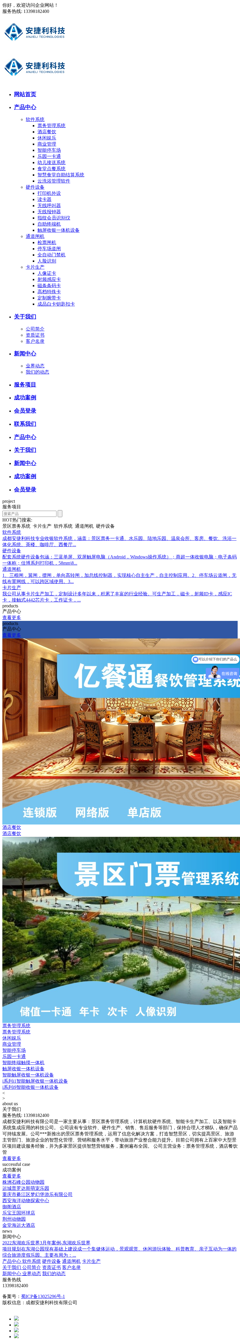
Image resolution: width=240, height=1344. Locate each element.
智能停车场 (49, 150)
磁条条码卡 (49, 285)
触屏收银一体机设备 (58, 230)
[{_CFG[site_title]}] (34, 48)
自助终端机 (49, 224)
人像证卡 (46, 273)
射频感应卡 (49, 279)
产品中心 (12, 1261)
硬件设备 (35, 187)
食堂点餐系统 (51, 168)
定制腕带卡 (49, 297)
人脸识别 (46, 260)
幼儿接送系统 (51, 162)
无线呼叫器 (49, 205)
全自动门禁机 (51, 254)
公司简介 (35, 328)
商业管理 (46, 144)
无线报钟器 (49, 211)
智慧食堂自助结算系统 (60, 174)
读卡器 (44, 199)
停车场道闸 (49, 248)
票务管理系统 (51, 125)
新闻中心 (12, 1273)
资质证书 (35, 335)
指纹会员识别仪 (53, 217)
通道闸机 (35, 236)
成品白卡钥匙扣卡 (56, 303)
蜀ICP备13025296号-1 (43, 1296)
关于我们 (12, 1267)
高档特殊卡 (49, 291)
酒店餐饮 (46, 131)
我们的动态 (37, 371)
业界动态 (35, 365)
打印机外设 (49, 193)
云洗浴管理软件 (53, 180)
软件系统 (35, 119)
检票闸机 (46, 242)
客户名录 (35, 341)
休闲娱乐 (46, 137)
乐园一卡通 (49, 156)
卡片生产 (35, 267)
